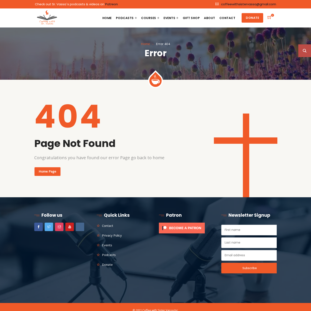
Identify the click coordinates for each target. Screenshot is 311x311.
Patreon (111, 4)
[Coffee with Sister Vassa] (47, 18)
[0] (269, 18)
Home (107, 18)
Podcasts (125, 18)
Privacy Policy (112, 235)
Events (169, 18)
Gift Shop (191, 18)
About (209, 18)
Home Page (47, 171)
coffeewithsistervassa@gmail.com (248, 4)
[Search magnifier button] (304, 50)
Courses (148, 18)
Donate (252, 18)
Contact (227, 18)
